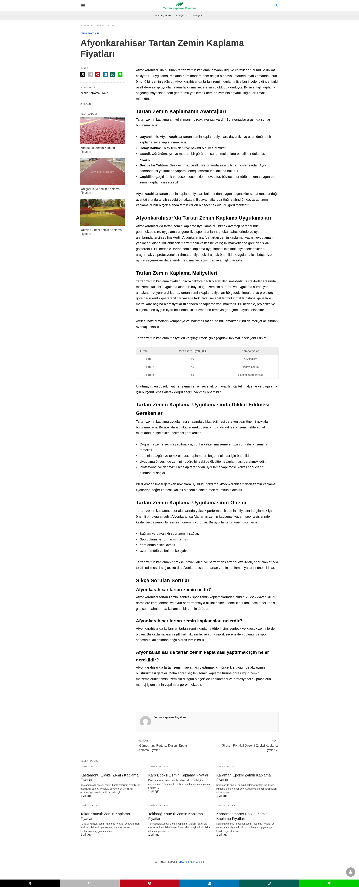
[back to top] (350, 872)
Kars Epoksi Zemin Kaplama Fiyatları (179, 775)
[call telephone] (277, 5)
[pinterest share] (97, 74)
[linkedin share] (105, 74)
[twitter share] (82, 74)
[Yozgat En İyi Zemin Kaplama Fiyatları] (102, 171)
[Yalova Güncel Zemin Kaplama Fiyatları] (102, 212)
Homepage (86, 25)
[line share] (120, 74)
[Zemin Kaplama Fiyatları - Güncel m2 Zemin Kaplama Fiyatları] (180, 5)
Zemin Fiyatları (162, 15)
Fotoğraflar (182, 15)
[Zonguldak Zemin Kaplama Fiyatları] (102, 130)
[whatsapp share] (112, 74)
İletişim (197, 15)
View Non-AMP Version (191, 861)
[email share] (90, 74)
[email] (90, 883)
